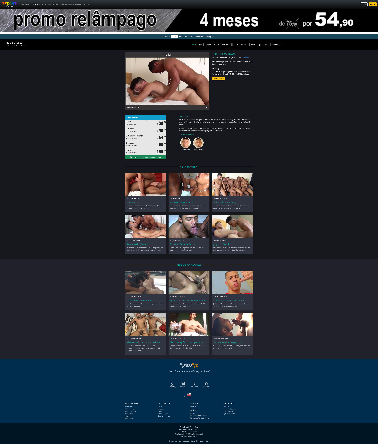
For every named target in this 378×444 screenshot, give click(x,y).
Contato (78, 4)
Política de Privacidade (198, 415)
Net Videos (162, 406)
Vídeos (35, 4)
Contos (71, 4)
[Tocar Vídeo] (167, 81)
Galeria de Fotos (164, 416)
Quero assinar (218, 78)
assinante (245, 58)
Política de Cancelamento (199, 418)
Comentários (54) (133, 107)
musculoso (226, 45)
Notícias (28, 4)
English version (189, 397)
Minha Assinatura (229, 409)
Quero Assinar (228, 411)
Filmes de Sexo (130, 406)
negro (236, 45)
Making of (129, 418)
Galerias (64, 4)
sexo (200, 45)
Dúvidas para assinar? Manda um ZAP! (146, 157)
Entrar (364, 4)
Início (22, 4)
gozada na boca (277, 45)
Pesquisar (86, 4)
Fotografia (129, 414)
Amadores (183, 37)
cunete (253, 45)
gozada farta (263, 45)
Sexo (174, 37)
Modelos (56, 4)
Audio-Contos (163, 414)
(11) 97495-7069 (188, 434)
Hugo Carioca (185, 149)
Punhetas (199, 37)
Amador (48, 4)
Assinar (373, 4)
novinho (244, 45)
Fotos (41, 4)
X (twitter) (172, 387)
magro (216, 45)
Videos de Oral (130, 411)
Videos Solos (130, 409)
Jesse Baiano (198, 149)
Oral (191, 37)
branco (208, 45)
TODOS (167, 37)
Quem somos (195, 413)
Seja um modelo (229, 414)
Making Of (210, 37)
